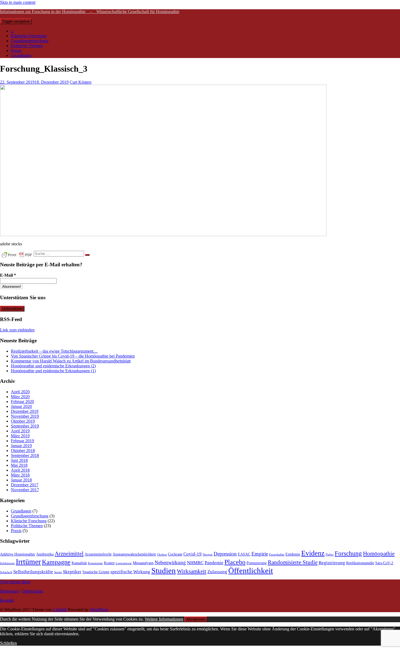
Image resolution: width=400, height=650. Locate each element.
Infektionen (7, 563)
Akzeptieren (195, 619)
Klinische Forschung (29, 35)
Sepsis (58, 572)
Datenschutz (32, 591)
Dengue (208, 554)
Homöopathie (379, 553)
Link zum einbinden (17, 330)
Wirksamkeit (191, 571)
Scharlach (6, 572)
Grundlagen (21, 55)
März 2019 (20, 436)
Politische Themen (27, 45)
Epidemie (292, 554)
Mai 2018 (19, 465)
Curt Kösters (80, 82)
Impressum (9, 591)
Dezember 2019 (24, 411)
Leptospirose (124, 563)
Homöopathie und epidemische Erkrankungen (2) (53, 366)
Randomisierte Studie (293, 562)
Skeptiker (72, 571)
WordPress (99, 609)
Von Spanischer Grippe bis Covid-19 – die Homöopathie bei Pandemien (73, 356)
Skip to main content (17, 2)
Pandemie (214, 562)
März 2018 (20, 475)
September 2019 (25, 426)
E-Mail (8, 275)
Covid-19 (192, 554)
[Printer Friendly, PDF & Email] (17, 254)
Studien (163, 570)
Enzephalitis (276, 554)
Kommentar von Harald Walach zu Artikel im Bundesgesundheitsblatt (71, 361)
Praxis (16, 50)
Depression (225, 554)
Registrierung (332, 562)
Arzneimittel (69, 553)
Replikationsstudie (360, 563)
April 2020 (20, 391)
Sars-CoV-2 (384, 563)
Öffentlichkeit (250, 570)
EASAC (244, 554)
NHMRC (195, 562)
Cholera (162, 554)
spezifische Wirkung (130, 571)
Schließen (8, 643)
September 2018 (25, 455)
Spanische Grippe (95, 572)
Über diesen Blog (15, 581)
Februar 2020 (22, 401)
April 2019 (20, 431)
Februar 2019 (22, 440)
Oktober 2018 (23, 450)
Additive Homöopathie (17, 554)
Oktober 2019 (23, 421)
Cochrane (175, 554)
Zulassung (217, 571)
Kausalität (79, 563)
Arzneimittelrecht (98, 554)
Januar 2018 (21, 480)
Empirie (259, 554)
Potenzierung (257, 563)
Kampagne (56, 562)
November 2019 (25, 416)
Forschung (348, 553)
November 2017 (25, 489)
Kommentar (95, 563)
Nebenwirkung (170, 562)
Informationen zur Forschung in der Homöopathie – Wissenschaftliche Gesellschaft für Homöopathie (89, 11)
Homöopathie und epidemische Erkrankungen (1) (53, 370)
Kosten (109, 563)
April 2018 (20, 470)
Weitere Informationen (164, 619)
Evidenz (313, 553)
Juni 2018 (19, 460)
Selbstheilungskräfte (33, 571)
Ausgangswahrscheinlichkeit (134, 554)
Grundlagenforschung (29, 40)
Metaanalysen (143, 563)
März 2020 (20, 396)
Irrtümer (28, 561)
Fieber (330, 554)
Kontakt (7, 600)
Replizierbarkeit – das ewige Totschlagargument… (54, 351)
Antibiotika (45, 554)
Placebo (234, 562)
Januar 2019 (21, 445)
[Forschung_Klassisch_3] (163, 234)
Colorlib (60, 609)
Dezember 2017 (24, 485)
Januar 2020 (21, 406)
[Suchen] (87, 255)
